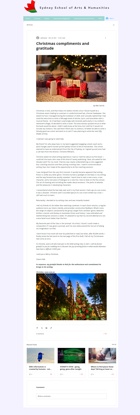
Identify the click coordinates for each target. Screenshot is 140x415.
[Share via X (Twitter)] (42, 328)
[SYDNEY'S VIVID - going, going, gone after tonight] (71, 355)
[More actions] (105, 38)
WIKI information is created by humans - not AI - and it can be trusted (39, 368)
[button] (37, 18)
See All (114, 344)
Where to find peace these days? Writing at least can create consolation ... (102, 368)
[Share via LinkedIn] (46, 328)
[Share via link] (51, 328)
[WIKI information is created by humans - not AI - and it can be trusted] (40, 355)
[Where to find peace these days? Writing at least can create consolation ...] (102, 355)
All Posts (30, 25)
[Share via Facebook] (37, 328)
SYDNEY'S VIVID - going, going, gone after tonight (70, 368)
